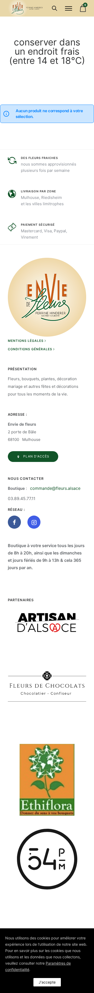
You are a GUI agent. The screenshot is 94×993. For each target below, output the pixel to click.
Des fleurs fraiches (39, 158)
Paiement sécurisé (38, 225)
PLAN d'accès (36, 456)
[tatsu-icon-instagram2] (33, 522)
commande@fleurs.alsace (55, 488)
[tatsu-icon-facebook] (16, 522)
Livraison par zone (38, 191)
